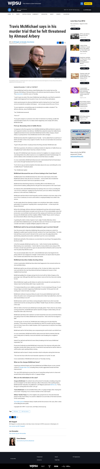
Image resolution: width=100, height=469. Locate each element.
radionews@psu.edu (76, 156)
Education (44, 14)
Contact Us (39, 459)
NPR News (16, 411)
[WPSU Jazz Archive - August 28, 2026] (74, 36)
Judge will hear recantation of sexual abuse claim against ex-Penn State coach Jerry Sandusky (85, 48)
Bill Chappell (16, 42)
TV (12, 14)
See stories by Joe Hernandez (17, 433)
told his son (53, 384)
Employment (39, 456)
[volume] (13, 9)
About (52, 14)
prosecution (19, 94)
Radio (18, 14)
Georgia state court (24, 367)
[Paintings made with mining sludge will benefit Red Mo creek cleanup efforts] (74, 76)
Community (35, 14)
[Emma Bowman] (12, 442)
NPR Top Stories (25, 411)
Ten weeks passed (19, 401)
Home (9, 14)
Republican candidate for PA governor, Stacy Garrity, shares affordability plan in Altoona (85, 60)
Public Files (57, 459)
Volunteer (66, 14)
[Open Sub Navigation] (14, 14)
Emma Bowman (30, 42)
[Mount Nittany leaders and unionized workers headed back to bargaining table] (74, 104)
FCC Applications (76, 456)
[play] (9, 10)
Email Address (75, 142)
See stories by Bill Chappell (17, 426)
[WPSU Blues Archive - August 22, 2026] (74, 118)
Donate (89, 3)
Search (56, 456)
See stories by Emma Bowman (25, 441)
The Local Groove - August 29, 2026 (78, 23)
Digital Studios (26, 14)
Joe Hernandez (23, 42)
